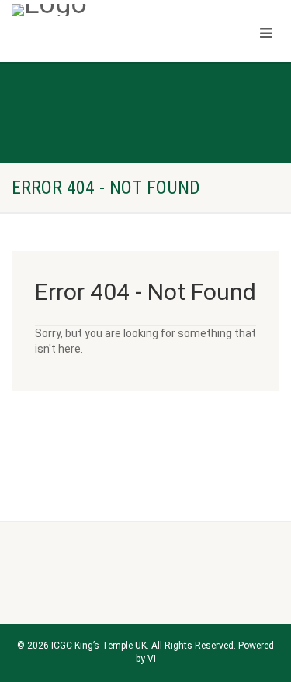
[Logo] (97, 10)
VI (151, 658)
